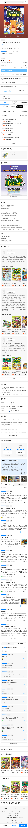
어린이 (7, 387)
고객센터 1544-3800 (6, 811)
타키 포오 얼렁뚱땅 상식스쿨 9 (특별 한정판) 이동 (15, 125)
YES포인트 (3, 65)
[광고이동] (22, 2)
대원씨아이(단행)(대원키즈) (7, 48)
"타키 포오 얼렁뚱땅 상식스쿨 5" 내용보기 (14, 511)
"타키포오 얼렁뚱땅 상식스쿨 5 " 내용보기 (14, 600)
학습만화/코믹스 (13, 394)
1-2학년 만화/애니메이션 (20, 387)
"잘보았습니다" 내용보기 (14, 570)
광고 (16, 820)
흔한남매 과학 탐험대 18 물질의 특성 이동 (16, 325)
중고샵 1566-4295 (22, 811)
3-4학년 (12, 390)
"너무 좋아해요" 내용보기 (14, 541)
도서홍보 (12, 820)
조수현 (14, 47)
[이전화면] (2, 2)
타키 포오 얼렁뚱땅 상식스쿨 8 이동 (15, 134)
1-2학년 (12, 387)
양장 (10, 404)
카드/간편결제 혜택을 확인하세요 (19, 74)
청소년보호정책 (20, 817)
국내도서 (3, 387)
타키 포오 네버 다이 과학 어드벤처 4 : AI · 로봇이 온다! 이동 (6, 277)
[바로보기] (4, 479)
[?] (17, 460)
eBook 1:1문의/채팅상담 (13, 813)
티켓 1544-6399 (14, 811)
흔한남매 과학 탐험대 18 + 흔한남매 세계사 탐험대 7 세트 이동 (6, 327)
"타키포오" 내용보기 (14, 556)
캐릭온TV (3, 47)
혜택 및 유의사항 (7, 455)
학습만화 (20, 394)
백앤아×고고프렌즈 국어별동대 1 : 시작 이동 (15, 766)
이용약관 (7, 817)
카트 (26, 2)
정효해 (20, 47)
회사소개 (12, 819)
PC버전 (8, 819)
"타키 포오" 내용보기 (14, 526)
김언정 (9, 47)
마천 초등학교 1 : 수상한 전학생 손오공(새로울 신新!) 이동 (6, 366)
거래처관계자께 (18, 819)
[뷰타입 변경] (26, 115)
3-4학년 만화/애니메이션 (20, 390)
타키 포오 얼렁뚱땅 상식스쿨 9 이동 (15, 129)
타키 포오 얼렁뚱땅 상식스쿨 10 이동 (15, 120)
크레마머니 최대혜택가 (6, 62)
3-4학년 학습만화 (6, 392)
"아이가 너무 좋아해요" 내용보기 (14, 496)
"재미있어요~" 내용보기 (14, 615)
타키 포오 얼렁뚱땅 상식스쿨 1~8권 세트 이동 (15, 138)
